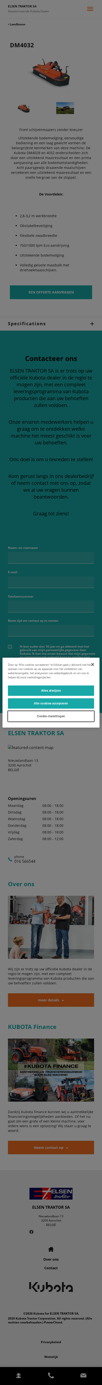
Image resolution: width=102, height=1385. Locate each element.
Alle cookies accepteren (51, 703)
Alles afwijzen (51, 690)
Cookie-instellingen (51, 716)
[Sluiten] (92, 664)
